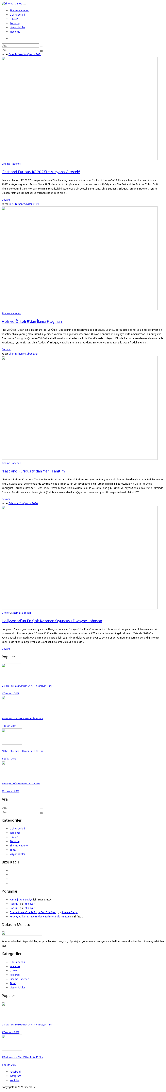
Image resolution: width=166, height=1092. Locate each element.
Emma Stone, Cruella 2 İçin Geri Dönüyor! (33, 912)
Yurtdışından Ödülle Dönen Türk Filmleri (21, 784)
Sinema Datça (70, 912)
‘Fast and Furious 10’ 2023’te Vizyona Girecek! (41, 172)
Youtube (14, 1080)
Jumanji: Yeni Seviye (21, 900)
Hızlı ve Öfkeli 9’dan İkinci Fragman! (32, 322)
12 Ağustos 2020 (28, 503)
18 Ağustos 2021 (32, 54)
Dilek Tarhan (16, 54)
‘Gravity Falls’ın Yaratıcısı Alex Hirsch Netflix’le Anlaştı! (39, 917)
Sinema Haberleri (19, 10)
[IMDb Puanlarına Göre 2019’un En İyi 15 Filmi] (12, 711)
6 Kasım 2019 (9, 726)
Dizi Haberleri (17, 15)
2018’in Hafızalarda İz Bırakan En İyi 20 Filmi (23, 751)
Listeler (14, 19)
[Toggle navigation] (24, 4)
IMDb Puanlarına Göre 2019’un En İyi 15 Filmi (22, 718)
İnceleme (15, 32)
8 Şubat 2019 (9, 759)
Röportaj (15, 23)
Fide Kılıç (14, 503)
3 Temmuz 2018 (10, 694)
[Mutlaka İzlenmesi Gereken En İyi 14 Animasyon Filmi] (12, 679)
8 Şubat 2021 (30, 354)
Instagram (15, 1076)
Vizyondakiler (17, 27)
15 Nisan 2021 (31, 204)
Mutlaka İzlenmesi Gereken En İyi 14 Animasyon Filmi (27, 686)
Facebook (15, 1072)
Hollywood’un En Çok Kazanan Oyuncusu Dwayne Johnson (52, 621)
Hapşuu (14, 904)
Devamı (6, 200)
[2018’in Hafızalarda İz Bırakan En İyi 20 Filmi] (12, 744)
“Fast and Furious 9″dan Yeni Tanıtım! (34, 471)
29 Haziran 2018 (10, 791)
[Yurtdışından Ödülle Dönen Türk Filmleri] (12, 776)
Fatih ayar (28, 904)
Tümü (13, 850)
